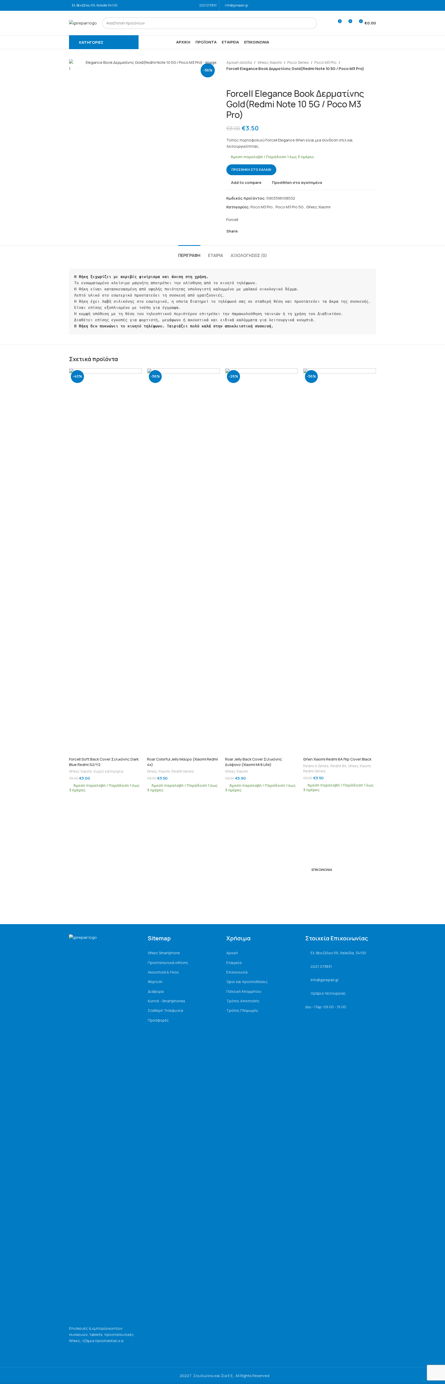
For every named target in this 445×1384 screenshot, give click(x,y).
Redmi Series (183, 771)
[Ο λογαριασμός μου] (328, 23)
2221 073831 (208, 5)
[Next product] (242, 80)
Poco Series (298, 62)
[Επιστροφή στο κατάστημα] (236, 80)
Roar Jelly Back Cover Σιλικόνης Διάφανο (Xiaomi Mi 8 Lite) (253, 761)
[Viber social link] (265, 231)
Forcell (232, 219)
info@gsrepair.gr (237, 5)
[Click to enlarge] (79, 61)
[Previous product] (229, 80)
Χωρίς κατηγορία (108, 771)
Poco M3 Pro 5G (289, 207)
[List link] (183, 953)
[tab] (189, 253)
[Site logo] (83, 22)
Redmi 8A (338, 765)
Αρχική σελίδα (239, 62)
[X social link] (248, 231)
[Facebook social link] (366, 5)
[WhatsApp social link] (259, 231)
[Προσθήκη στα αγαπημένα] (135, 374)
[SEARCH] (311, 23)
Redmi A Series (316, 765)
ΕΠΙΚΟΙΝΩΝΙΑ (322, 869)
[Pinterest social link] (253, 231)
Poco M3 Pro (325, 62)
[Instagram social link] (373, 5)
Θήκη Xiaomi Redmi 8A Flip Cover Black (337, 759)
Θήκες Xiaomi (270, 62)
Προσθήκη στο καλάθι (251, 169)
